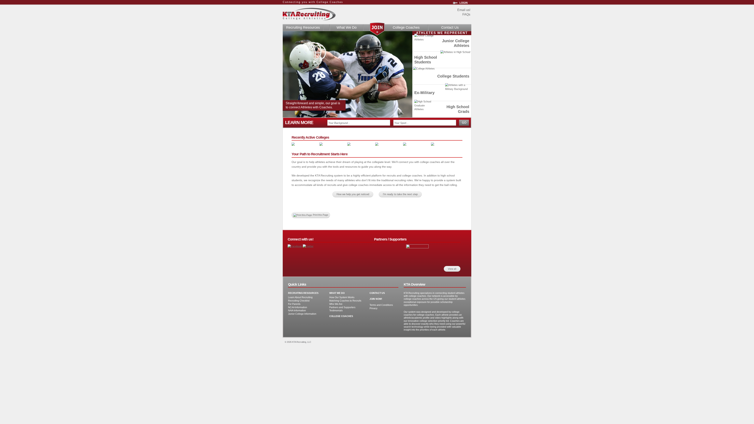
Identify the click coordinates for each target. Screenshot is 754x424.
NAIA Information (297, 310)
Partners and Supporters (342, 307)
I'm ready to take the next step (400, 194)
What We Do (347, 27)
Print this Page (320, 215)
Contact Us (450, 27)
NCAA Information (297, 307)
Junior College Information (302, 314)
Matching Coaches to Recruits (345, 300)
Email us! (463, 10)
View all (452, 269)
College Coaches (406, 27)
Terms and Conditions (381, 305)
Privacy (373, 308)
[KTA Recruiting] (309, 19)
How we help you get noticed (353, 194)
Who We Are (335, 304)
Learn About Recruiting (300, 297)
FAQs (466, 14)
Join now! (376, 299)
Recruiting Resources (303, 27)
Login (463, 2)
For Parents (294, 304)
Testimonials (336, 310)
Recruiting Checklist (298, 300)
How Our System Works (341, 297)
